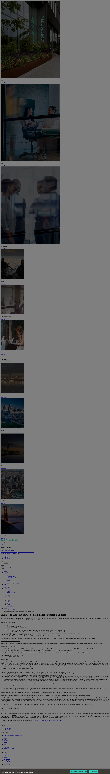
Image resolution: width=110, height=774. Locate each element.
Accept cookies (93, 771)
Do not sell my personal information (79, 771)
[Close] (107, 771)
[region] (55, 771)
